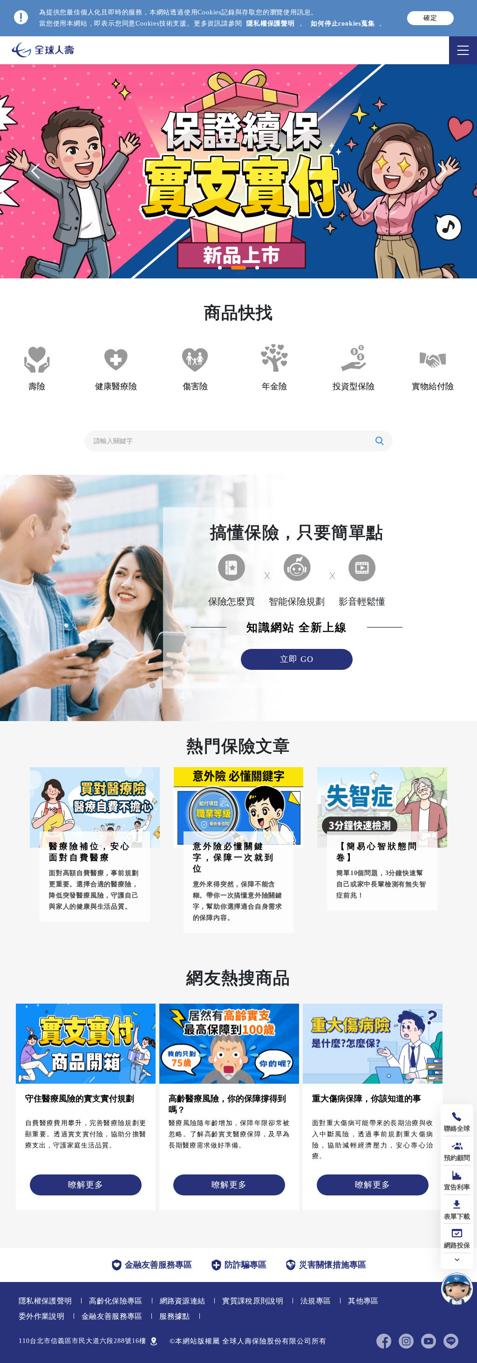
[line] (450, 1341)
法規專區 (315, 1301)
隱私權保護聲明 (270, 23)
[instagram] (406, 1341)
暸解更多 (85, 1184)
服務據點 (174, 1316)
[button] (220, 268)
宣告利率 (457, 1187)
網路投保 (457, 1245)
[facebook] (383, 1341)
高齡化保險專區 (115, 1301)
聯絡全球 (457, 1128)
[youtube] (428, 1341)
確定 (430, 17)
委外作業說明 (41, 1316)
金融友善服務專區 (112, 1316)
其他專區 (363, 1301)
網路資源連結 (182, 1301)
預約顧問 (457, 1157)
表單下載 (457, 1216)
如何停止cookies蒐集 (343, 23)
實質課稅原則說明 (252, 1301)
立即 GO (296, 659)
